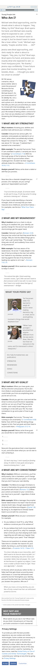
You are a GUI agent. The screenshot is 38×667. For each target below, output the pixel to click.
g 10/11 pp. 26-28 (14, 7)
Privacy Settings (10, 658)
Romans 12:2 (24, 489)
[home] (2, 2)
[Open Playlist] (1, 10)
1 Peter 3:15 (29, 548)
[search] (35, 2)
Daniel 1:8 (31, 507)
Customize (23, 663)
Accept (5, 663)
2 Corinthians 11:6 (18, 154)
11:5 (7, 165)
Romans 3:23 (28, 233)
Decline (13, 663)
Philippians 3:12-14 (23, 426)
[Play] (4, 10)
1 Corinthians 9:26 (29, 420)
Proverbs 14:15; (18, 548)
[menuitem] (2, 2)
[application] (19, 9)
